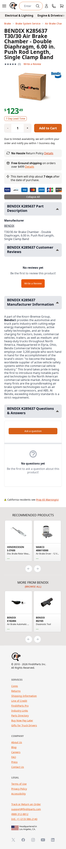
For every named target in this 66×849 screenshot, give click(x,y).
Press (14, 762)
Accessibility (18, 793)
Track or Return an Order (26, 804)
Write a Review (32, 64)
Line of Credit (19, 700)
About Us (16, 742)
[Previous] (28, 568)
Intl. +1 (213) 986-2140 (24, 819)
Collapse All (33, 196)
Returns (16, 691)
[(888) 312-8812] (54, 6)
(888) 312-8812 (19, 814)
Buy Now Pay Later (22, 720)
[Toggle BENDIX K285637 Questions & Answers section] (57, 411)
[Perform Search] (38, 6)
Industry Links (19, 710)
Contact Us (17, 767)
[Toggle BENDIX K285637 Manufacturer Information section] (57, 303)
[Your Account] (46, 6)
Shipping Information (24, 695)
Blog (14, 747)
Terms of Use (19, 783)
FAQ (13, 757)
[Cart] (62, 6)
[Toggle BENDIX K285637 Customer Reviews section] (57, 250)
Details (48, 153)
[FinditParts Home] (13, 6)
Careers (15, 752)
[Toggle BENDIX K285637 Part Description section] (57, 209)
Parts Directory (20, 715)
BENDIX (9, 226)
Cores (14, 686)
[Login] (46, 6)
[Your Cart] (62, 6)
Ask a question (33, 431)
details (29, 167)
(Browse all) (33, 586)
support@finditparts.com (26, 809)
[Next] (37, 568)
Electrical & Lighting (19, 15)
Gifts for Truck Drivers (24, 725)
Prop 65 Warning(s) (47, 499)
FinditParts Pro (20, 705)
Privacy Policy (19, 788)
